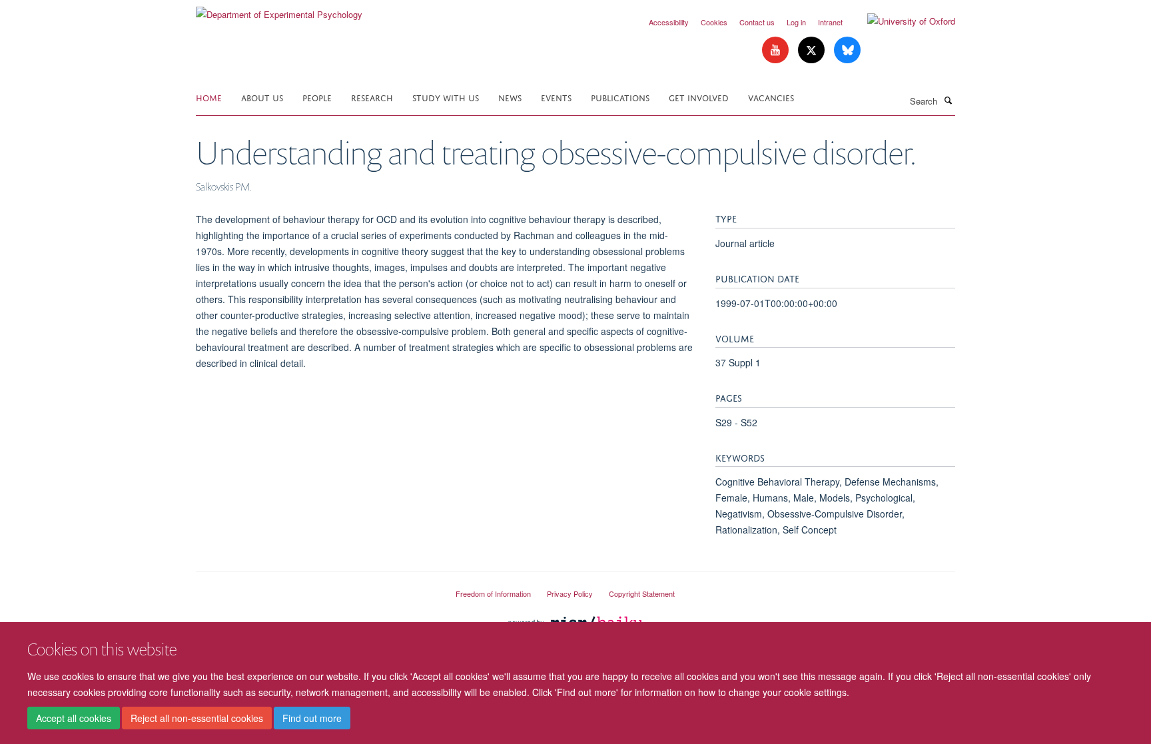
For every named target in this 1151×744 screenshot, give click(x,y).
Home (209, 97)
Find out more (312, 718)
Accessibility (669, 22)
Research (372, 97)
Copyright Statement (642, 593)
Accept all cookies (73, 718)
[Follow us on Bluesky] (847, 50)
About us (262, 97)
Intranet (830, 22)
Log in (796, 22)
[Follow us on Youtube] (776, 50)
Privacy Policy (570, 593)
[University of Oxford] (901, 21)
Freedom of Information (493, 593)
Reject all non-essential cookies (197, 718)
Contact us (757, 22)
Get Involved (699, 97)
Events (556, 97)
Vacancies (771, 97)
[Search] (948, 100)
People (317, 97)
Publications (620, 97)
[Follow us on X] (812, 50)
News (510, 97)
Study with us (445, 97)
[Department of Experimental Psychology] (279, 9)
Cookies (714, 22)
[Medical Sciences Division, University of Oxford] (316, 588)
